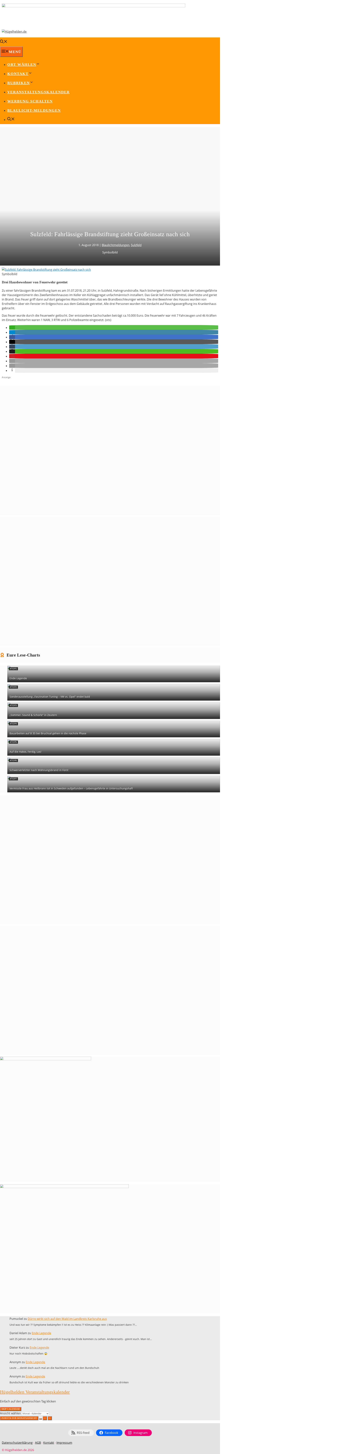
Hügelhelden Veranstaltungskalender (35, 1391)
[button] (12, 328)
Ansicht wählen (11, 1413)
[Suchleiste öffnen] (3, 42)
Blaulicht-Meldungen (34, 110)
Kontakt (48, 1443)
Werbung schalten (30, 101)
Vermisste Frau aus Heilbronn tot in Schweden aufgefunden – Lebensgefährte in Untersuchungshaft (71, 788)
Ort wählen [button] (21, 64)
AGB (38, 1443)
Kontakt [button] (17, 74)
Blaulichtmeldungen (115, 245)
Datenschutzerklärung (17, 1443)
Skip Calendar (10, 1409)
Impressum (64, 1443)
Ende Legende (18, 678)
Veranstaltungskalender (38, 92)
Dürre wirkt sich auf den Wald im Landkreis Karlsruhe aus (67, 1319)
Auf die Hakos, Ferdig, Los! (25, 751)
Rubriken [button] (18, 83)
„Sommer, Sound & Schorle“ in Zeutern (33, 715)
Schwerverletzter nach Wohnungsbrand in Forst (39, 770)
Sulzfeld (136, 245)
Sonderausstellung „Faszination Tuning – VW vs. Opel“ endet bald (50, 696)
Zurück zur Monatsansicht (19, 1418)
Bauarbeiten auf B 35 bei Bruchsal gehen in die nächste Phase (48, 733)
